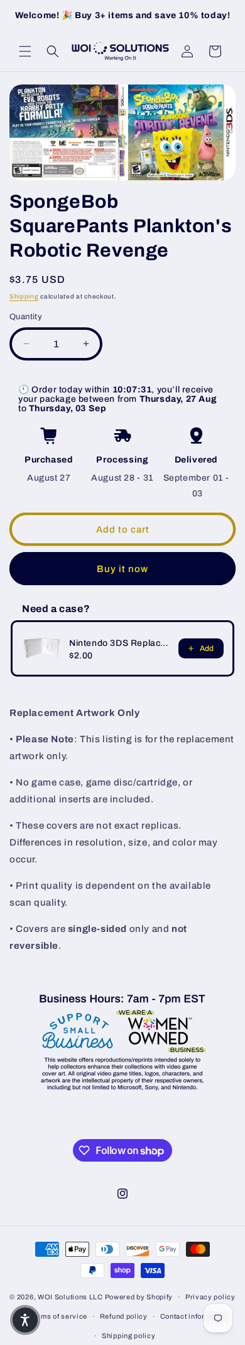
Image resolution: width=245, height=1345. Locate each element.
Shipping (24, 296)
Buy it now (122, 569)
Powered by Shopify (139, 1297)
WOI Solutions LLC (70, 1297)
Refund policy (124, 1316)
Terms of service (58, 1316)
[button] (25, 51)
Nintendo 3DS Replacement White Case (120, 643)
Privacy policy (210, 1297)
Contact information (194, 1316)
